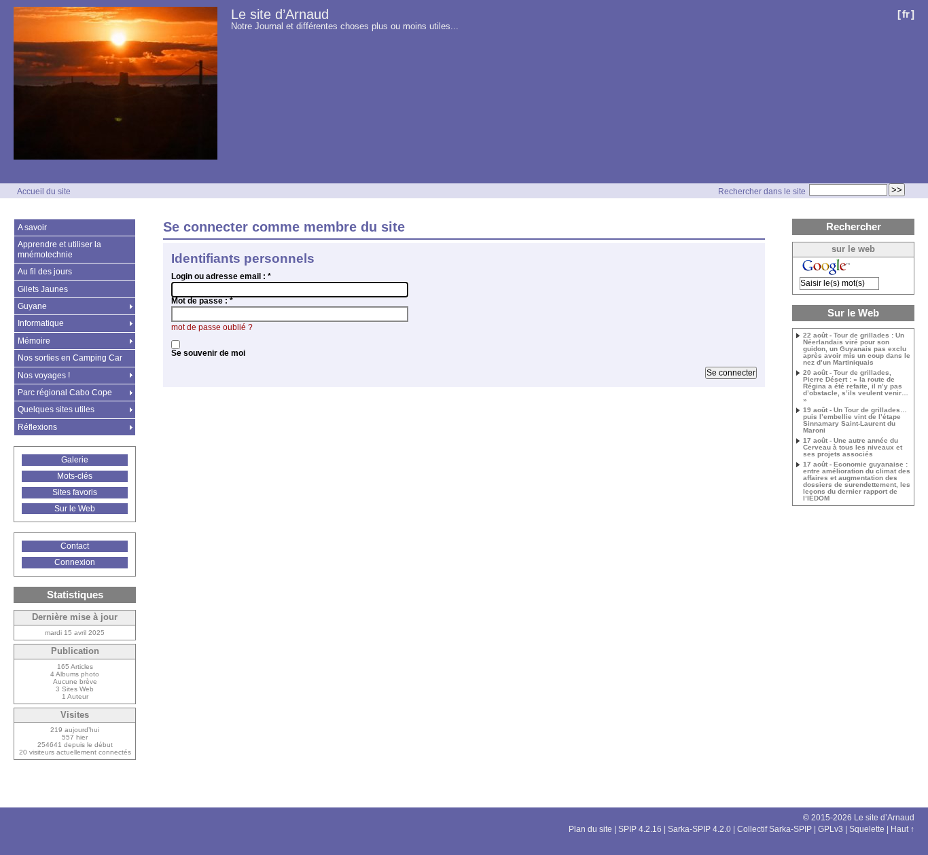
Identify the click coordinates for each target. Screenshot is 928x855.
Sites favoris (74, 492)
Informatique (41, 323)
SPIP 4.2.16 (640, 829)
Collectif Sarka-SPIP (774, 829)
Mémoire (34, 341)
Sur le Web (74, 508)
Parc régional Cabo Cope (65, 392)
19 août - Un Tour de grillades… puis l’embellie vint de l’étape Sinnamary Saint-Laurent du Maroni (855, 420)
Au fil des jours (45, 271)
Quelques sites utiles (56, 409)
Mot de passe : (202, 300)
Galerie (74, 460)
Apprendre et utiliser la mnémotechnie (59, 249)
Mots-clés (74, 476)
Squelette (867, 829)
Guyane (32, 306)
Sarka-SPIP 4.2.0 (699, 829)
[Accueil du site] (115, 84)
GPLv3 (830, 829)
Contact (74, 546)
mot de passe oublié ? (212, 327)
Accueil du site (44, 191)
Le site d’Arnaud (280, 14)
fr (906, 14)
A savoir (32, 227)
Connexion (74, 562)
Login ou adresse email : (221, 276)
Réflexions (37, 427)
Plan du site (590, 829)
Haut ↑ (902, 829)
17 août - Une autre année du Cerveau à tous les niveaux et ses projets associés (852, 447)
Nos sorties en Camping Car (70, 358)
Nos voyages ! (44, 375)
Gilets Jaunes (43, 289)
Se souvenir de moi (208, 353)
